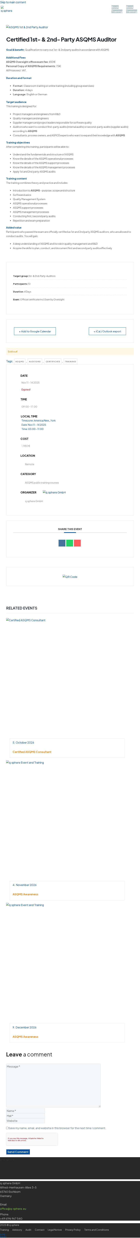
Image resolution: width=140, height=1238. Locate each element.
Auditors (35, 361)
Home (19, 7)
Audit (18, 12)
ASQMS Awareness (25, 894)
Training (95, 7)
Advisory (36, 7)
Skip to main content (13, 2)
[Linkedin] (62, 543)
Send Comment (18, 1152)
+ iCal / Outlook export (107, 331)
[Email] (77, 543)
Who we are (75, 7)
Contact (34, 12)
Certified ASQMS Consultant (32, 752)
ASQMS (54, 7)
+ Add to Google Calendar (35, 331)
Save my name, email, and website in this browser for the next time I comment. (57, 1128)
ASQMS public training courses (42, 482)
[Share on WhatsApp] (69, 543)
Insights (53, 12)
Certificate (53, 361)
